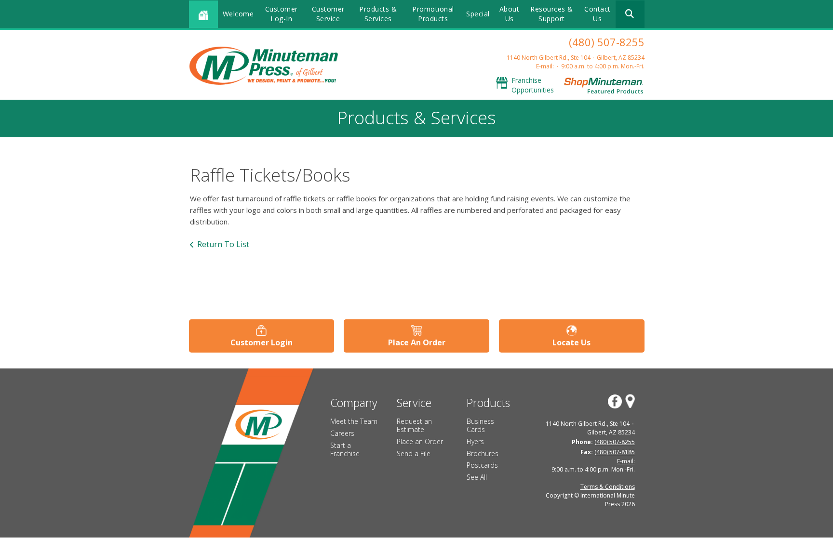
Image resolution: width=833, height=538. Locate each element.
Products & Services (378, 13)
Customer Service (328, 13)
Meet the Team (353, 421)
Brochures (482, 453)
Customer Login (261, 342)
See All (477, 477)
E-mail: (545, 66)
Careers (342, 433)
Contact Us (597, 13)
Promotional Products (433, 13)
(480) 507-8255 (607, 42)
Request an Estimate (414, 425)
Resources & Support (551, 13)
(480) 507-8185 (614, 452)
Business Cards (480, 425)
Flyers (475, 441)
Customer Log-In (281, 13)
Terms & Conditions (607, 487)
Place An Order (416, 342)
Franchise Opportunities (532, 85)
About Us (509, 13)
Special (478, 13)
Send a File (413, 453)
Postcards (482, 465)
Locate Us (571, 342)
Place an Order (420, 441)
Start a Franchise (345, 449)
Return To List (223, 244)
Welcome (238, 13)
